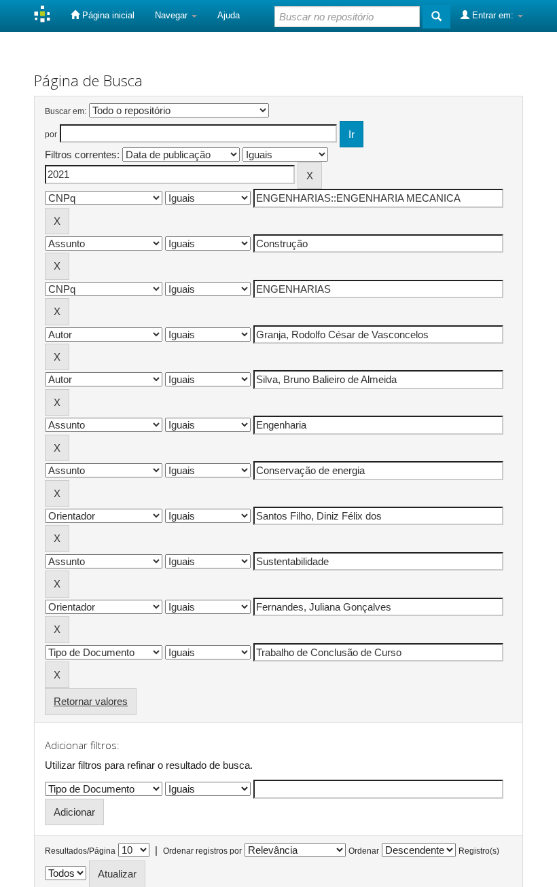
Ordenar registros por (202, 851)
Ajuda (228, 15)
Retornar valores (91, 701)
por (51, 134)
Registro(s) (479, 851)
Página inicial (106, 15)
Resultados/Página (80, 851)
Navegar (172, 15)
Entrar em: (492, 15)
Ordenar (363, 851)
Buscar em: (65, 111)
